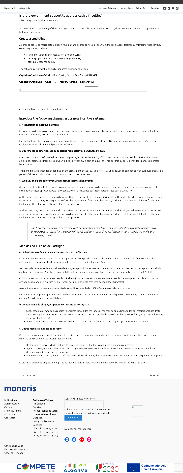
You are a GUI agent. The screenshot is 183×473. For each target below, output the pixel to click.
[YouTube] (173, 8)
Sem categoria (28, 20)
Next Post (156, 375)
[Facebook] (168, 8)
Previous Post (28, 375)
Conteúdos (126, 8)
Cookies (37, 407)
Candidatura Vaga (13, 445)
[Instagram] (177, 8)
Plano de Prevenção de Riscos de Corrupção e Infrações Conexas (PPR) (45, 432)
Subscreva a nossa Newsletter (79, 398)
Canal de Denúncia (14, 452)
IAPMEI (93, 75)
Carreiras (9, 407)
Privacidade (39, 403)
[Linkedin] (164, 8)
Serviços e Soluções (107, 8)
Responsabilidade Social (45, 410)
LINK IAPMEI (87, 81)
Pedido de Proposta (14, 449)
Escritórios (9, 414)
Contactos (155, 8)
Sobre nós (140, 8)
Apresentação (11, 403)
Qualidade (38, 417)
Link (103, 262)
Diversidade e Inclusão (44, 414)
